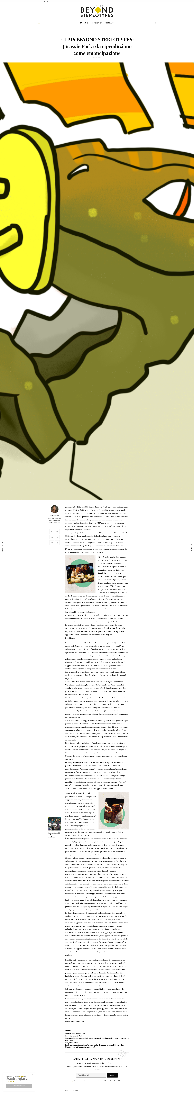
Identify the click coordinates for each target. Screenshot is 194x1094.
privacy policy (10, 1081)
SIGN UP (112, 1075)
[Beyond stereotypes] (97, 11)
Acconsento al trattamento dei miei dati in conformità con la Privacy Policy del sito (98, 1080)
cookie (21, 1076)
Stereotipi (75, 1090)
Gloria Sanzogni (54, 515)
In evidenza (97, 33)
